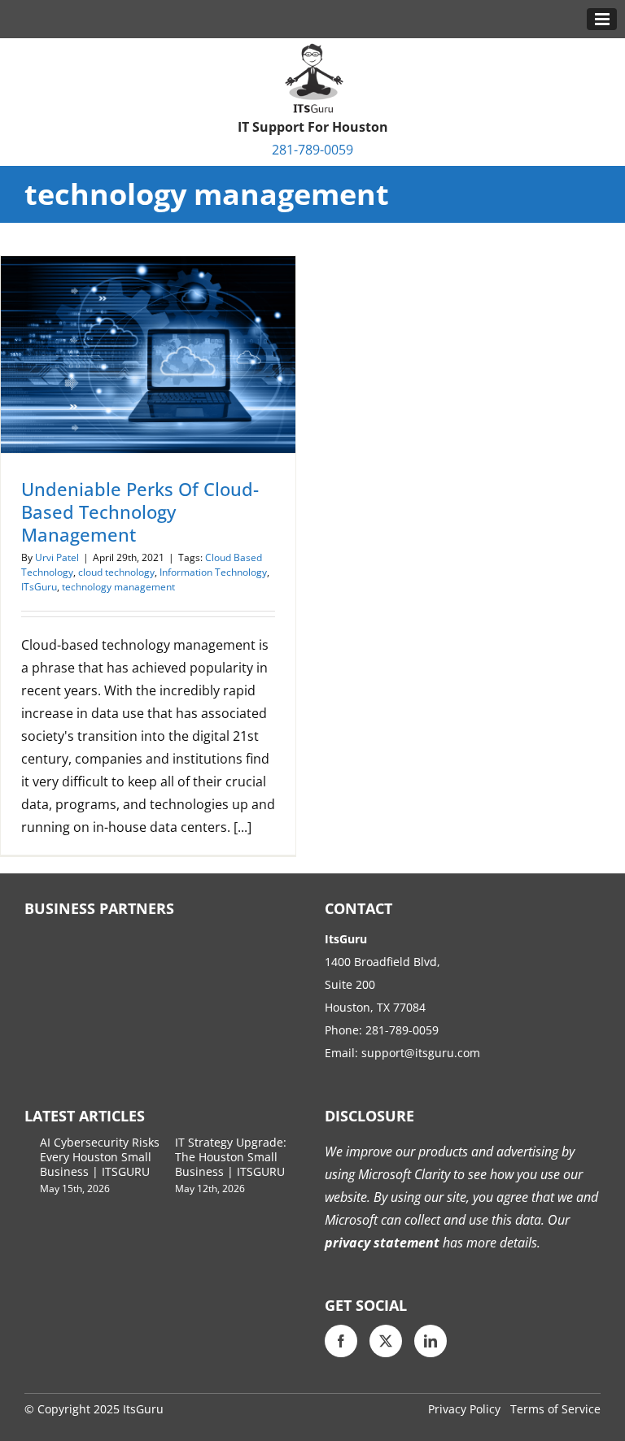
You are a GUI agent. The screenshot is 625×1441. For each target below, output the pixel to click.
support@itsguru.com (420, 1052)
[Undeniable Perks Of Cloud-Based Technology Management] (148, 354)
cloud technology (116, 572)
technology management (118, 587)
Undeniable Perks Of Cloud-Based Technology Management (140, 511)
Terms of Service (555, 1409)
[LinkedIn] (430, 1341)
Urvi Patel (57, 557)
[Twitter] (385, 1341)
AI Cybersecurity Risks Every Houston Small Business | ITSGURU (100, 1156)
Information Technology (213, 572)
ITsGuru (39, 587)
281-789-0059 (312, 150)
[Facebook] (341, 1341)
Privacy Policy (464, 1409)
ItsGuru (143, 1409)
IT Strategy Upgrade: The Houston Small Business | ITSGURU (230, 1156)
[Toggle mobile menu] (602, 19)
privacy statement (382, 1243)
